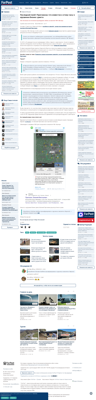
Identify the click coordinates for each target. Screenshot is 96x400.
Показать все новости (10, 93)
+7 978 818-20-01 (77, 368)
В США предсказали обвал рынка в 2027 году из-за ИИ (85, 22)
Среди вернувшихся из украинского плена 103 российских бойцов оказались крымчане (85, 127)
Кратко (60, 373)
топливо (53, 303)
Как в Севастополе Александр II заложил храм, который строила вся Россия (85, 236)
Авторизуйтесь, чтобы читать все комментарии (48, 285)
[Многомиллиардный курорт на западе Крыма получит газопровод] (48, 329)
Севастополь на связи (86, 52)
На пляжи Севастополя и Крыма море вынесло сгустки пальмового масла (9, 23)
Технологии (64, 2)
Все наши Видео (84, 56)
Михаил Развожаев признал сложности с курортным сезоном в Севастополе (66, 343)
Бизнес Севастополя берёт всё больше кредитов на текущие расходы (9, 62)
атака (35, 303)
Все (21, 8)
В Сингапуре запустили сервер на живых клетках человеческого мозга (86, 16)
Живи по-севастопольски (87, 73)
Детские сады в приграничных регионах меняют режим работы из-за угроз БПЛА (9, 69)
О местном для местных (86, 59)
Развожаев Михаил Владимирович (9, 121)
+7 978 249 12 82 (7, 387)
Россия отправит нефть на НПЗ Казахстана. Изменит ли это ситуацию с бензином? (47, 309)
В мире (50, 8)
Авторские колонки (46, 373)
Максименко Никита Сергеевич (9, 113)
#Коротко (45, 2)
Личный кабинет (86, 8)
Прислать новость (10, 8)
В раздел (10, 227)
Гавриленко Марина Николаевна (9, 108)
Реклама (73, 8)
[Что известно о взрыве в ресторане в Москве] (54, 256)
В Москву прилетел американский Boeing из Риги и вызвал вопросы (66, 309)
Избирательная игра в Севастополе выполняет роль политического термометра (9, 219)
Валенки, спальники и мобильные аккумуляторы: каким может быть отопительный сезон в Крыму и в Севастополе (86, 168)
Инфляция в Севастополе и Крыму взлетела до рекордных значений (85, 120)
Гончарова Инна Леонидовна (9, 139)
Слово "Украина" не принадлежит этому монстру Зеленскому (8, 187)
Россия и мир (71, 303)
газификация (52, 338)
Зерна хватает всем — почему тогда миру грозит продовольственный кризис (85, 28)
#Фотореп (58, 8)
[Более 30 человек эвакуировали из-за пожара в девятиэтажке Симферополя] (54, 247)
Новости (21, 2)
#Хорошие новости (36, 2)
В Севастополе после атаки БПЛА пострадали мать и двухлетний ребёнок (68, 241)
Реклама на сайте (8, 369)
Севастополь (28, 8)
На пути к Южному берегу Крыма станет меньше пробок (85, 147)
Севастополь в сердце (86, 63)
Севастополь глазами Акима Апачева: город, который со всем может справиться (86, 229)
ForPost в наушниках (86, 77)
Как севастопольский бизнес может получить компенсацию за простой (85, 249)
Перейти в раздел (10, 147)
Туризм (52, 2)
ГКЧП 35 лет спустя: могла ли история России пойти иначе (85, 255)
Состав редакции (67, 373)
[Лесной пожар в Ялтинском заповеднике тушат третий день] (25, 239)
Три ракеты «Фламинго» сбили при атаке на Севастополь (27, 309)
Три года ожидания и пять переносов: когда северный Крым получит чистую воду (86, 243)
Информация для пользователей (37, 365)
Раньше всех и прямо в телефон (86, 67)
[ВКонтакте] (21, 227)
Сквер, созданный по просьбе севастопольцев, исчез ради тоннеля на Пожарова (85, 198)
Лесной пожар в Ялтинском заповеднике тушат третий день (38, 241)
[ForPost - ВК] (53, 376)
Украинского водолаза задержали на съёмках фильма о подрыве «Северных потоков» (86, 42)
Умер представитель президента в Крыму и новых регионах (9, 56)
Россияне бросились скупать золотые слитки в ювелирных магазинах (9, 75)
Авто (70, 2)
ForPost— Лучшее (36, 379)
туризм (35, 338)
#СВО (27, 2)
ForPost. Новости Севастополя (63, 379)
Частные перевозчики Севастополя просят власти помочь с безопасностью (8, 88)
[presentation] (68, 291)
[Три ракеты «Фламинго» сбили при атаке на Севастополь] (29, 295)
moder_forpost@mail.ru (13, 384)
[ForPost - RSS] (51, 376)
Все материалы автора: (32, 220)
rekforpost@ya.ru (77, 370)
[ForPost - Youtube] (55, 376)
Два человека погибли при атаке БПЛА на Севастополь (85, 203)
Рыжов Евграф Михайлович (11, 134)
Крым (36, 8)
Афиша (57, 2)
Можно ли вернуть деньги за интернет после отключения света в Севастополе (84, 261)
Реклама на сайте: (77, 363)
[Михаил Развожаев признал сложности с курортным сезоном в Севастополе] (67, 329)
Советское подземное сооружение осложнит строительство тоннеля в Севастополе (84, 177)
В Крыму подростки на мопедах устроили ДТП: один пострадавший (9, 37)
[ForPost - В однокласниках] (56, 376)
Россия (43, 8)
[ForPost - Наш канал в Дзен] (57, 376)
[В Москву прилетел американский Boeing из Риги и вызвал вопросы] (67, 295)
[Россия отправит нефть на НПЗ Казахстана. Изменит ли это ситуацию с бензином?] (48, 295)
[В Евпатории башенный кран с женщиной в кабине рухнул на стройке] (25, 247)
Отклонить (5, 397)
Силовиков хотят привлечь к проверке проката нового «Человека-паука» (8, 43)
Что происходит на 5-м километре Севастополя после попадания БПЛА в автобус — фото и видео (86, 142)
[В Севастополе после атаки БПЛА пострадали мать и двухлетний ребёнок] (54, 239)
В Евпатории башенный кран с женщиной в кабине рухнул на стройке (39, 249)
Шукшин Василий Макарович (9, 117)
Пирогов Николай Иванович (9, 104)
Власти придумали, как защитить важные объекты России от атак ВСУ (85, 191)
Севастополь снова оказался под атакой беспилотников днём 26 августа (9, 30)
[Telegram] (29, 227)
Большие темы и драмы (86, 70)
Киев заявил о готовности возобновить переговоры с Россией (84, 35)
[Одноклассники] (25, 227)
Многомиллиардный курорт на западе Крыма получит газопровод (48, 343)
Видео (66, 8)
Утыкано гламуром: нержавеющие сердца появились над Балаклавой (9, 209)
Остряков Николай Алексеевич (9, 126)
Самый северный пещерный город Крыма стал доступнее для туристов (29, 343)
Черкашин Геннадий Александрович (9, 130)
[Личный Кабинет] (83, 2)
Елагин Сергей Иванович (11, 142)
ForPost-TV (55, 373)
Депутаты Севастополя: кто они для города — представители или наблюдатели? (9, 198)
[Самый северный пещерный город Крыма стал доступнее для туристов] (29, 329)
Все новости (37, 373)
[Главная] (7, 2)
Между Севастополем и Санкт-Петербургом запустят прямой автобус (9, 50)
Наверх (91, 393)
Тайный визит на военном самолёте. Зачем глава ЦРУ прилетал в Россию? (8, 16)
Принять (13, 397)
